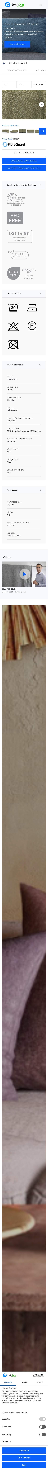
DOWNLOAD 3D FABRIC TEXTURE (24, 161)
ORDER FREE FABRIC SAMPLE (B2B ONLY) (24, 168)
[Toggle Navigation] (40, 4)
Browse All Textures (17, 44)
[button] (24, 104)
